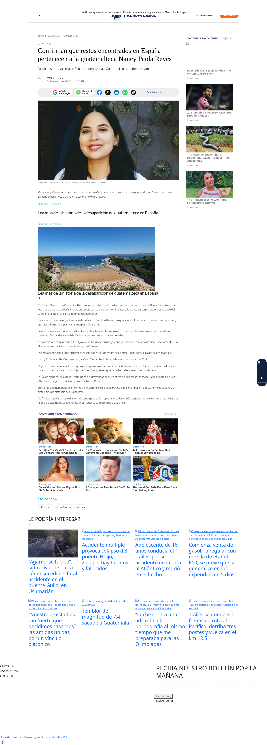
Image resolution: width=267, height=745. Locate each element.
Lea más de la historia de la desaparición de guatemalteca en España (98, 212)
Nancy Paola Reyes (65, 507)
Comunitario (71, 36)
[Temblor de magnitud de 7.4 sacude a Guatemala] (107, 603)
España (50, 507)
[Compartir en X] (108, 92)
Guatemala (54, 36)
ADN (41, 507)
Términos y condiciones (37, 737)
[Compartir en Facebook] (99, 92)
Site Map (57, 737)
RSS (65, 737)
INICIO (41, 36)
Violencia (81, 507)
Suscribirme (162, 696)
